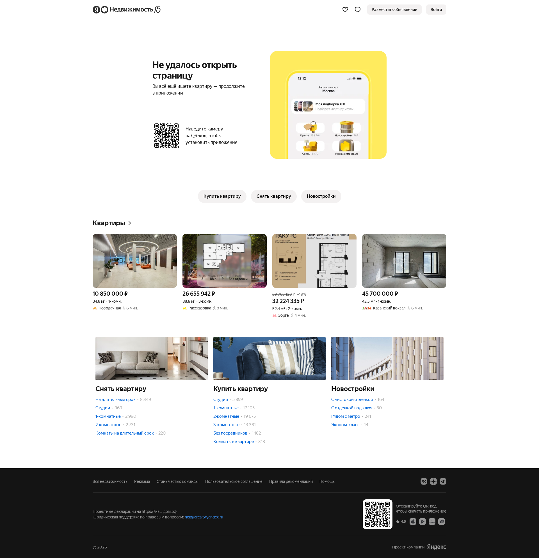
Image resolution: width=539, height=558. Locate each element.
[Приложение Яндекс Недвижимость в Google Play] (422, 521)
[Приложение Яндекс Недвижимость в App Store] (413, 521)
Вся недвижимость (110, 481)
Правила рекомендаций (291, 481)
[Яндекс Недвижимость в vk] (424, 481)
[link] (436, 9)
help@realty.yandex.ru (204, 517)
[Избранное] (345, 9)
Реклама (142, 481)
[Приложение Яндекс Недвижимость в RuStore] (441, 521)
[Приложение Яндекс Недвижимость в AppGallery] (432, 521)
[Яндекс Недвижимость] (127, 9)
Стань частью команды (177, 481)
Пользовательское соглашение (233, 481)
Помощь (327, 481)
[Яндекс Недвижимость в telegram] (443, 481)
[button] (358, 9)
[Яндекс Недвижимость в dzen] (433, 481)
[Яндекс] (436, 547)
